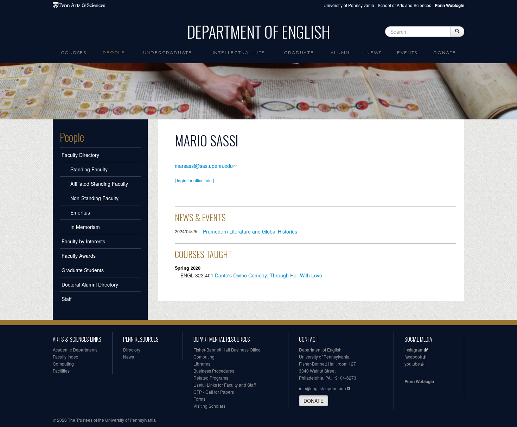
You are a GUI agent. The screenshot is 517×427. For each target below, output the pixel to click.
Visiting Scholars (209, 406)
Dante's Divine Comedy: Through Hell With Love (268, 275)
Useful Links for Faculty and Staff (224, 385)
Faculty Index (65, 357)
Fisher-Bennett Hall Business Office (227, 350)
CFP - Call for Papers (213, 392)
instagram (413, 350)
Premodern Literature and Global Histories (250, 231)
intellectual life (239, 52)
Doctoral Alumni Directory (90, 284)
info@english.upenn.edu (322, 388)
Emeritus (80, 212)
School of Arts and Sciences (404, 5)
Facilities (61, 371)
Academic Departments (75, 350)
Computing (63, 364)
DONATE (314, 400)
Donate (444, 52)
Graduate (299, 52)
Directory (131, 350)
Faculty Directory (80, 154)
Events (407, 52)
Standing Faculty (89, 169)
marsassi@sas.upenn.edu (204, 165)
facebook (413, 357)
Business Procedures (213, 371)
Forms (199, 399)
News (374, 52)
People (114, 52)
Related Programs (210, 378)
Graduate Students (83, 270)
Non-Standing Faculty (94, 198)
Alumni (341, 52)
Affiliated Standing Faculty (99, 183)
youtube (412, 364)
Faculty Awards (79, 255)
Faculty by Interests (83, 241)
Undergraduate (167, 52)
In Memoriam (85, 226)
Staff (66, 298)
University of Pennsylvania (349, 5)
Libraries (201, 364)
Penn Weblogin (419, 381)
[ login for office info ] (194, 180)
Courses (74, 52)
